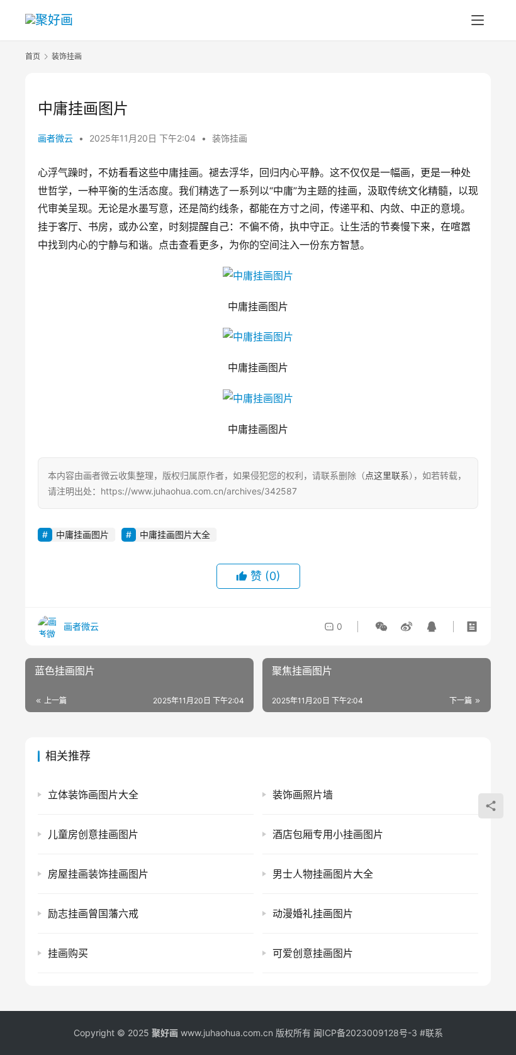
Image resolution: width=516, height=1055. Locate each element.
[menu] (477, 20)
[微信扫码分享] (381, 626)
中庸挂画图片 (82, 534)
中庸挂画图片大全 (175, 534)
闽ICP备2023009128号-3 (365, 1032)
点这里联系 (387, 475)
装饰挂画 (229, 138)
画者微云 (55, 138)
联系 (434, 1032)
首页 (32, 56)
